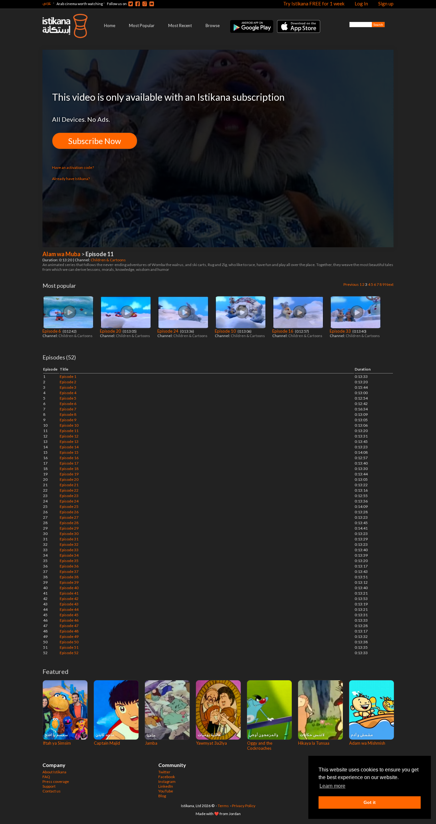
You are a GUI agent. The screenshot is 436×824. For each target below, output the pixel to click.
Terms (223, 805)
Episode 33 (341, 331)
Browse (213, 25)
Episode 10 (226, 331)
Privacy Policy (243, 805)
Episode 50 (69, 642)
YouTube (165, 791)
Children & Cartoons (108, 259)
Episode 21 (69, 484)
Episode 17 (69, 463)
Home (109, 25)
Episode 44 (69, 609)
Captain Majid (107, 743)
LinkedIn (165, 786)
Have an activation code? (73, 167)
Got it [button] (370, 802)
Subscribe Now (94, 141)
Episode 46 (69, 620)
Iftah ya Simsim (57, 743)
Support (49, 786)
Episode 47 (69, 625)
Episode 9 (68, 419)
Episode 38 (69, 577)
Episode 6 (52, 331)
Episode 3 (68, 387)
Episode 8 (68, 414)
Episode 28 (69, 522)
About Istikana (54, 772)
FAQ (46, 776)
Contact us (51, 791)
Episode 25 (69, 506)
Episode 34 (69, 555)
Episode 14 (69, 447)
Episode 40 (69, 587)
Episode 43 (69, 604)
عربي (46, 2)
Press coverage (55, 781)
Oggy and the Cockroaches (259, 746)
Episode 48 (69, 631)
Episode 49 (69, 636)
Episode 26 (69, 512)
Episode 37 (69, 571)
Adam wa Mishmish (367, 743)
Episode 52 (69, 652)
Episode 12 (69, 436)
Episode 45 (69, 614)
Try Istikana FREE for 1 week (313, 3)
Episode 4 (68, 392)
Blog (162, 795)
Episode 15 (69, 452)
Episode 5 (68, 398)
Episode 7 (68, 409)
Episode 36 (69, 566)
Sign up (386, 3)
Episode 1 (68, 376)
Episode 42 (69, 598)
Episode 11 (69, 430)
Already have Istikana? (71, 178)
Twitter (164, 772)
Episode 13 (69, 441)
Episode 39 (69, 582)
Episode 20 (111, 331)
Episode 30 (69, 533)
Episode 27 (69, 517)
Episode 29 (69, 528)
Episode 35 (69, 560)
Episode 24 (168, 331)
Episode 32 (69, 544)
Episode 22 (69, 490)
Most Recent (180, 25)
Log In (361, 3)
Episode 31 (69, 539)
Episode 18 (69, 468)
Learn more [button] (332, 786)
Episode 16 (283, 331)
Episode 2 (68, 381)
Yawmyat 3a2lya (211, 743)
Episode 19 (69, 474)
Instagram (167, 781)
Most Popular (141, 25)
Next (389, 284)
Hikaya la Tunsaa (313, 743)
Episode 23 (69, 495)
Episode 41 (69, 593)
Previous (351, 284)
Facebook (166, 776)
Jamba (151, 743)
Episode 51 (69, 647)
